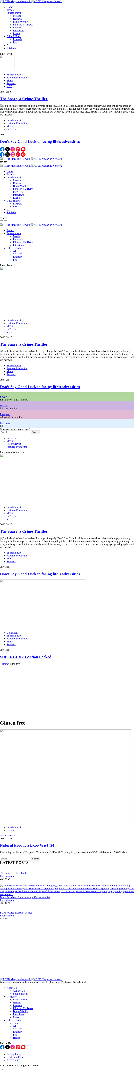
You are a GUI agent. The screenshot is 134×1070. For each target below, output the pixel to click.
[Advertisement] (67, 693)
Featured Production (17, 77)
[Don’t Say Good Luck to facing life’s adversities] (67, 890)
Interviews (18, 30)
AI (8, 45)
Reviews (17, 18)
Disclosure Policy (16, 1057)
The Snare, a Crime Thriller (24, 99)
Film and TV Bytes (23, 24)
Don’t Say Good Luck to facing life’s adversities (40, 141)
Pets (15, 42)
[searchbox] (15, 432)
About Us (12, 987)
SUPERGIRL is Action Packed (25, 657)
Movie (10, 80)
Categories (12, 996)
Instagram (5, 414)
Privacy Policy (14, 1054)
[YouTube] (23, 150)
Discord (4, 405)
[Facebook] (2, 150)
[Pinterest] (18, 150)
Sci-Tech (11, 48)
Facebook (5, 423)
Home (10, 7)
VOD (9, 86)
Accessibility (13, 1060)
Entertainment (14, 12)
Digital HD (12, 632)
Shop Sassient (20, 993)
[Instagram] (13, 150)
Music (16, 1017)
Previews (18, 27)
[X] (7, 150)
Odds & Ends (14, 36)
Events (16, 33)
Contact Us (19, 990)
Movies (17, 15)
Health (16, 1037)
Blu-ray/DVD (14, 443)
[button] (2, 162)
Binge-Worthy (20, 21)
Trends (10, 9)
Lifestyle (17, 39)
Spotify (4, 396)
